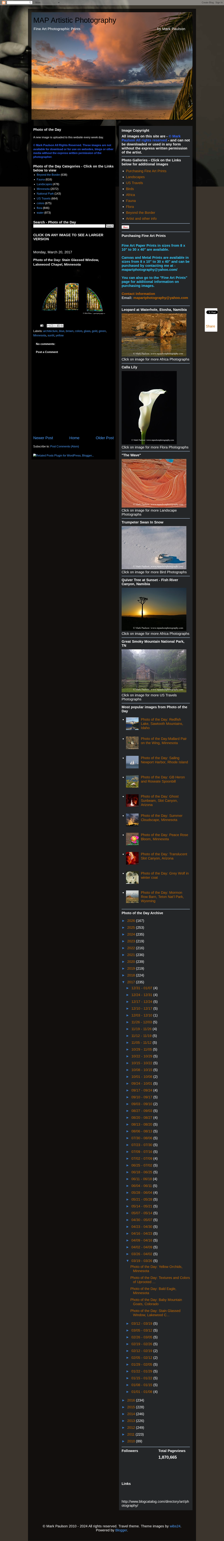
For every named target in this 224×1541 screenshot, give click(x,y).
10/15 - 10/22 (142, 1063)
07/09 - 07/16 (142, 1152)
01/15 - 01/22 (142, 1378)
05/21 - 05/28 (142, 1199)
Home (74, 438)
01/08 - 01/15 (142, 1385)
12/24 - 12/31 (142, 995)
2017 (131, 982)
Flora (130, 207)
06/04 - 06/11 (142, 1186)
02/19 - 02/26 (142, 1344)
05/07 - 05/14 (142, 1213)
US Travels (44, 198)
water (40, 212)
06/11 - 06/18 (142, 1179)
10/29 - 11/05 (142, 1049)
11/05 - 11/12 (142, 1042)
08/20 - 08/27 (142, 1117)
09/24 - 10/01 (142, 1083)
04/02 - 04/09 (142, 1247)
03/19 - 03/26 (142, 1261)
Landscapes (44, 184)
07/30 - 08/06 (142, 1138)
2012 (131, 1427)
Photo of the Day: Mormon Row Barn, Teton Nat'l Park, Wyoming (162, 897)
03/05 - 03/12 (142, 1330)
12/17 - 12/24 (142, 1002)
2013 (131, 1421)
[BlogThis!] (52, 325)
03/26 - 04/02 (142, 1254)
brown (70, 331)
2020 (131, 962)
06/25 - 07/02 (142, 1165)
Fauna (41, 179)
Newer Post (43, 438)
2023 (131, 941)
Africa (130, 195)
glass (87, 331)
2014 (131, 1414)
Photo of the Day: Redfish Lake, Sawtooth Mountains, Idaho (162, 724)
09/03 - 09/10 (142, 1104)
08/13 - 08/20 (142, 1124)
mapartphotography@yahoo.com (160, 298)
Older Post (105, 438)
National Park (45, 193)
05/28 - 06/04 (142, 1192)
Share (210, 326)
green (102, 331)
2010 (131, 1441)
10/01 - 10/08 (142, 1077)
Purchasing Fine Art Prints (146, 171)
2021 (131, 955)
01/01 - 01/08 (142, 1392)
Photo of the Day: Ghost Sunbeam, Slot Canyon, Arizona (160, 800)
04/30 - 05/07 (142, 1220)
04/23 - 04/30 (142, 1227)
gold (94, 331)
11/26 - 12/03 (142, 1022)
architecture (50, 331)
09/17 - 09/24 (142, 1090)
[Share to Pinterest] (62, 325)
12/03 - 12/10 (142, 1015)
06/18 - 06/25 (142, 1172)
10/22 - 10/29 (142, 1056)
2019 (131, 968)
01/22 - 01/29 (142, 1371)
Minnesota (43, 188)
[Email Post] (41, 325)
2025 (131, 927)
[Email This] (48, 325)
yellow (60, 335)
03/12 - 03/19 (142, 1323)
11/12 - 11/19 (142, 1036)
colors (40, 203)
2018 (131, 975)
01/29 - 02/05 (142, 1364)
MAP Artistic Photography (74, 20)
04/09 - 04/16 (142, 1240)
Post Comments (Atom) (64, 446)
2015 (131, 1407)
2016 (131, 1400)
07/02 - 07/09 (142, 1158)
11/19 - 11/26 (142, 1029)
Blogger (121, 1530)
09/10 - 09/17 (142, 1097)
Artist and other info (141, 218)
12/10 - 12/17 (142, 1008)
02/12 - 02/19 (142, 1351)
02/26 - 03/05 (142, 1337)
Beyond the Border (48, 174)
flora (39, 207)
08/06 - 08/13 (142, 1131)
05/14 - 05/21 (142, 1206)
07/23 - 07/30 (142, 1145)
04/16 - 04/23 (142, 1233)
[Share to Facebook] (58, 325)
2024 (131, 934)
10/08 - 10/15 (142, 1070)
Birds (130, 189)
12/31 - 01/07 (142, 988)
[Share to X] (55, 325)
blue (61, 331)
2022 (131, 948)
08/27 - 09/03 (142, 1111)
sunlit (51, 335)
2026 (131, 921)
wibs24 (175, 1526)
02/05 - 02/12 (142, 1358)
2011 (131, 1434)
